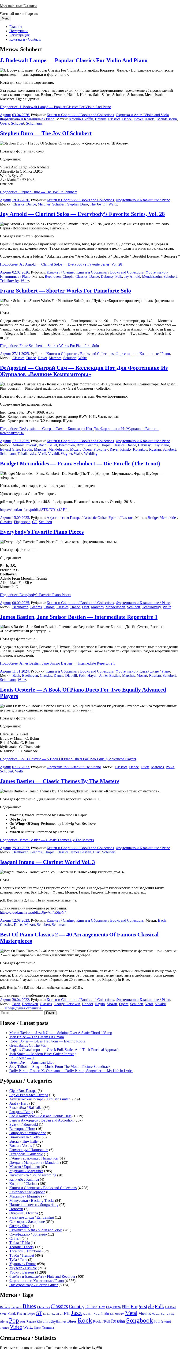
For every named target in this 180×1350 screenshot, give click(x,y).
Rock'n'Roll (101, 1321)
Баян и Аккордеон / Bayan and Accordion (41, 1120)
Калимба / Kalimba (24, 1179)
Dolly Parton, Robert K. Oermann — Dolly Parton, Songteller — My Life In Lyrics (71, 1071)
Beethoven (53, 276)
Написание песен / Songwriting (33, 1205)
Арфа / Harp (18, 1103)
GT (34, 522)
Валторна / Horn (22, 1129)
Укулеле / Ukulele (23, 1268)
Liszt (85, 607)
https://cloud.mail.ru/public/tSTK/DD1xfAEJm (34, 510)
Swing (166, 1321)
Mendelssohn (167, 119)
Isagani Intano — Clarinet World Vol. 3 (47, 862)
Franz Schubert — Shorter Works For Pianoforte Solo (65, 291)
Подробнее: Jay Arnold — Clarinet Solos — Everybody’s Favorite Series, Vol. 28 (61, 264)
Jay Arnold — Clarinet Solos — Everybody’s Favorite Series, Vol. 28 (82, 214)
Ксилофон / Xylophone (27, 1192)
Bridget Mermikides (162, 518)
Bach (42, 445)
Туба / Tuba (18, 1260)
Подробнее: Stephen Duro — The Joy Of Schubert (38, 192)
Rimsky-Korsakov (133, 449)
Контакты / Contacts (25, 39)
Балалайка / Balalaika (25, 1108)
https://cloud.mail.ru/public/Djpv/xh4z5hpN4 (33, 912)
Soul (157, 1321)
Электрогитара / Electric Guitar (33, 1285)
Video (16, 1327)
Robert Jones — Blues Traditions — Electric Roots (47, 1041)
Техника (48, 1327)
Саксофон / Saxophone (27, 1222)
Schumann (34, 123)
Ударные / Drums (22, 1264)
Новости (16, 1209)
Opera (4, 123)
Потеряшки (18, 31)
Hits (67, 1314)
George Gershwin (67, 1004)
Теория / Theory (21, 1247)
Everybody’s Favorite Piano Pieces (42, 532)
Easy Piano (160, 445)
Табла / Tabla (19, 1243)
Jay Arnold (132, 276)
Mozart (75, 449)
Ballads (5, 1307)
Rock (85, 1320)
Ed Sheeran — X (22, 1058)
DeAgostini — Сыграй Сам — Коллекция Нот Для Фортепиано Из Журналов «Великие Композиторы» (84, 371)
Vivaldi (53, 454)
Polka (170, 767)
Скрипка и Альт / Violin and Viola (142, 115)
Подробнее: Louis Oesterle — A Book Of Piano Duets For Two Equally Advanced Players (68, 759)
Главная (15, 27)
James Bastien (109, 675)
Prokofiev (101, 449)
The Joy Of (98, 204)
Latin (105, 1314)
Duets (145, 767)
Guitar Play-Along (53, 1313)
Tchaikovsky (9, 281)
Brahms (100, 119)
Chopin (68, 276)
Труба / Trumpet (21, 1255)
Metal (131, 1313)
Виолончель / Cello (24, 1137)
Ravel (114, 449)
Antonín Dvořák (81, 119)
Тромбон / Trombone (25, 1251)
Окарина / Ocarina (23, 1213)
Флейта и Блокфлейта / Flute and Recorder (42, 1276)
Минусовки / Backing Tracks (31, 1200)
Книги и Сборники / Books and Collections (80, 115)
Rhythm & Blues (63, 1321)
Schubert (17, 123)
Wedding (91, 454)
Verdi (42, 454)
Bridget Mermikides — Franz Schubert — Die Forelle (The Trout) (80, 463)
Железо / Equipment (24, 1167)
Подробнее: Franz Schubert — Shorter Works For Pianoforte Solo (49, 346)
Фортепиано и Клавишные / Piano (27, 119)
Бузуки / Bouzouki (23, 1124)
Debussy (107, 276)
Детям (37, 1327)
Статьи (15, 1238)
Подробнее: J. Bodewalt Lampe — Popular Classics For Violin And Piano (55, 107)
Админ (5, 115)
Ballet (52, 445)
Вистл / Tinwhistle (23, 1141)
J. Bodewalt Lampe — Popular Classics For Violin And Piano (73, 60)
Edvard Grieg (10, 449)
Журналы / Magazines (26, 1171)
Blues (29, 1306)
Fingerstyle (22, 522)
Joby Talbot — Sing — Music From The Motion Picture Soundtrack (59, 1067)
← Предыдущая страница (20, 1008)
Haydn (27, 449)
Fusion (21, 1314)
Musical (156, 1313)
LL (112, 1314)
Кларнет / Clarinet (61, 272)
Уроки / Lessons (121, 518)
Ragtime (31, 1321)
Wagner (66, 454)
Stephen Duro (77, 204)
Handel (150, 119)
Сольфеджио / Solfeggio (28, 1234)
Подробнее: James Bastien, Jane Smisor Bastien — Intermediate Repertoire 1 (57, 663)
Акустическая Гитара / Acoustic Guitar (77, 518)
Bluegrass (16, 1307)
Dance (127, 119)
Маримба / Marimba (24, 1196)
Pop (14, 1320)
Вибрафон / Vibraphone (27, 1133)
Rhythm (42, 1321)
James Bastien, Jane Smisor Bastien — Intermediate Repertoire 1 (79, 617)
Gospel (31, 1314)
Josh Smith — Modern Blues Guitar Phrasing (42, 1054)
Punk (23, 1321)
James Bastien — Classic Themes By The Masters (59, 781)
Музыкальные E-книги (18, 6)
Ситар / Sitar (19, 1226)
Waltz (113, 204)
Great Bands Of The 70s (27, 1045)
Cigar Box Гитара (23, 1091)
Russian (155, 449)
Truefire (4, 1327)
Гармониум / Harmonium (28, 1150)
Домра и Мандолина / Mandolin (34, 1162)
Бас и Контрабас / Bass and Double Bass (40, 1116)
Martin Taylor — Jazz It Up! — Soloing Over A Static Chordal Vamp (60, 1033)
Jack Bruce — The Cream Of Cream (36, 1037)
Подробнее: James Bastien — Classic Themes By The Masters (47, 840)
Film (126, 1306)
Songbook (139, 1320)
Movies (144, 1313)
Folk (118, 276)
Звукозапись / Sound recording (32, 1175)
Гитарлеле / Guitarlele (26, 1154)
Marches (44, 204)
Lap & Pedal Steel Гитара (28, 1095)
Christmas (43, 1307)
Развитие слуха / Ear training (31, 1217)
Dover (138, 119)
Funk (11, 1313)
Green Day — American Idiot (31, 1062)
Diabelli (71, 675)
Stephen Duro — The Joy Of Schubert (46, 133)
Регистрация (19, 35)
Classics (114, 119)
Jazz (76, 1312)
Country (76, 1306)
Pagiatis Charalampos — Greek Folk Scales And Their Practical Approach (64, 1050)
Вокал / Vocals (20, 1146)
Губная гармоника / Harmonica (33, 1158)
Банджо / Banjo (21, 1112)
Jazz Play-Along (91, 1313)
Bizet (80, 445)
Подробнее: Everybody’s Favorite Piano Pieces (35, 595)
